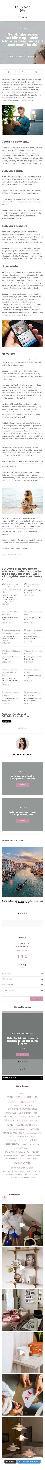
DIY (37, 1113)
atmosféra (12, 1102)
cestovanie (34, 92)
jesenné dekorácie (17, 1129)
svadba (36, 1152)
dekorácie (25, 1113)
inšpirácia (35, 1121)
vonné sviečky (32, 1174)
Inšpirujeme (22, 29)
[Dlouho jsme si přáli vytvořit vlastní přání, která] (22, 1395)
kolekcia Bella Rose (14, 1133)
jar (10, 1124)
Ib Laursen (22, 1121)
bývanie (29, 1106)
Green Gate (35, 1117)
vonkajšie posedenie (14, 1174)
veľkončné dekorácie (15, 1159)
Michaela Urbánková (22, 754)
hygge (10, 1120)
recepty (12, 1144)
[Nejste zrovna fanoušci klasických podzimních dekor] (22, 1267)
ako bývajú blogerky (23, 1097)
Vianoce (23, 1163)
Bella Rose (18, 555)
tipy (23, 1155)
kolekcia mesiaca (34, 1133)
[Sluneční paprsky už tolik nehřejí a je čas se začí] (22, 1352)
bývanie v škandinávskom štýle (22, 1109)
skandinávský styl (18, 1152)
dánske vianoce (10, 1117)
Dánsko (23, 1117)
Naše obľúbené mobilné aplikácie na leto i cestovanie (22, 902)
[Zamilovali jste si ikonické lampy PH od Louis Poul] (22, 1437)
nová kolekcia (11, 1140)
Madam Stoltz (23, 1136)
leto (11, 1136)
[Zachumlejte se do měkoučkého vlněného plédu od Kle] (22, 1310)
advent (22, 1093)
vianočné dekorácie (14, 1171)
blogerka (28, 1101)
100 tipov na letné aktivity (18, 90)
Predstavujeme (8, 990)
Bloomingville (17, 1105)
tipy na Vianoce (34, 1155)
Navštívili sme (7, 985)
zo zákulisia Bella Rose (23, 1178)
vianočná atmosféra (22, 1168)
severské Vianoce (22, 1148)
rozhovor (32, 1144)
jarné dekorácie (27, 1125)
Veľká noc (33, 1159)
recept (34, 1140)
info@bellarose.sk (22, 951)
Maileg (33, 1136)
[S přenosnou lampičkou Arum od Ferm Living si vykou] (22, 1225)
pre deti (23, 1140)
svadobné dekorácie (11, 1155)
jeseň (35, 1129)
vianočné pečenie (34, 1171)
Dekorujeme (7, 974)
